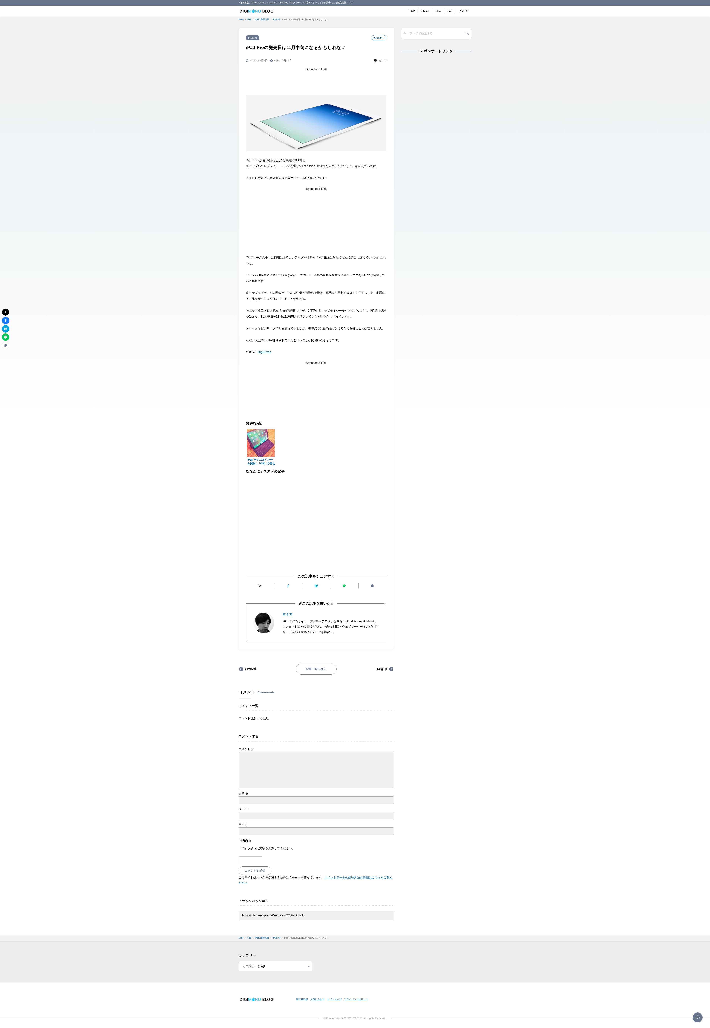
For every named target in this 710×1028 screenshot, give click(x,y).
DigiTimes (264, 352)
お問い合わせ (317, 999)
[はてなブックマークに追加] (316, 586)
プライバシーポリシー (356, 999)
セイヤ (288, 614)
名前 (243, 793)
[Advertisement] (316, 80)
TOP (412, 10)
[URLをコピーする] (372, 586)
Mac (438, 10)
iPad (449, 10)
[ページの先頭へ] (698, 1017)
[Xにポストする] (260, 586)
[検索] (467, 33)
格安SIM (463, 10)
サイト (243, 824)
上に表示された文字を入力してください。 (267, 848)
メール (245, 809)
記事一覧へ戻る (316, 669)
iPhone (425, 10)
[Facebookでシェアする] (288, 586)
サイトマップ (334, 999)
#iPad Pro (379, 38)
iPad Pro (252, 38)
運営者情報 (302, 999)
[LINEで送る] (344, 586)
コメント (246, 749)
